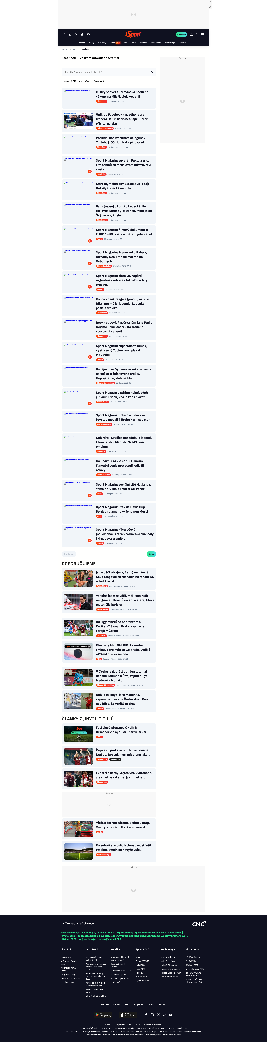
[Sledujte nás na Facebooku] (64, 34)
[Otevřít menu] (202, 34)
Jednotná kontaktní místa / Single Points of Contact (123, 1035)
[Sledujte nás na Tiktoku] (82, 34)
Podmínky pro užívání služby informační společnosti (122, 1031)
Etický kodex (150, 1035)
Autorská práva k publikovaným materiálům (83, 1031)
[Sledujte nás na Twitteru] (76, 34)
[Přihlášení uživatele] (191, 34)
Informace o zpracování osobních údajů (159, 1031)
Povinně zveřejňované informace (169, 1035)
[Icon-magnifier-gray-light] (152, 72)
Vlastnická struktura (93, 1035)
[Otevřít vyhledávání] (197, 34)
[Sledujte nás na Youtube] (88, 34)
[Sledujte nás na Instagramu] (70, 34)
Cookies (179, 1031)
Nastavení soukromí (192, 1031)
